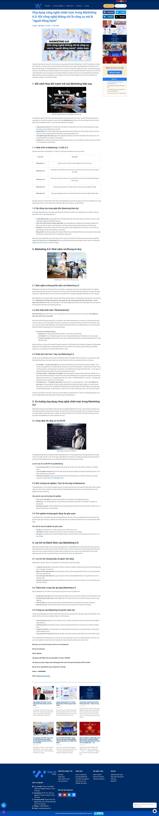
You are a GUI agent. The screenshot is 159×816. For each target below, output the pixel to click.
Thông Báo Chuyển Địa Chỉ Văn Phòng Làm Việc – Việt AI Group (89, 702)
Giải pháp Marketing (81, 777)
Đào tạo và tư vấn (81, 781)
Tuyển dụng (61, 777)
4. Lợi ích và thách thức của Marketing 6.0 (116, 93)
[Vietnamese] (117, 1)
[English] (119, 1)
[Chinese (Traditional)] (126, 1)
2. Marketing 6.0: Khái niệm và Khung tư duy (116, 86)
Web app (113, 779)
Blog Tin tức (70, 6)
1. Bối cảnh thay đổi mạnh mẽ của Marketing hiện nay (115, 82)
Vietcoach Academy (99, 779)
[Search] (125, 6)
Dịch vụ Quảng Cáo (81, 774)
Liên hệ (87, 6)
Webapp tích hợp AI (81, 783)
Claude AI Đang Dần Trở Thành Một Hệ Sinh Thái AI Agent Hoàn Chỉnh (66, 703)
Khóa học (79, 6)
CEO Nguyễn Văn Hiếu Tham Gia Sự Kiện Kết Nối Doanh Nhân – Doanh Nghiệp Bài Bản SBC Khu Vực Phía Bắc (43, 740)
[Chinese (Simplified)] (123, 1)
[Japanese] (121, 1)
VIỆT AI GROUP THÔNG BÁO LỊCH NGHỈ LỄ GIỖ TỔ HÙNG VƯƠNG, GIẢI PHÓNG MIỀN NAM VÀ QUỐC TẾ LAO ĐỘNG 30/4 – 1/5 (90, 740)
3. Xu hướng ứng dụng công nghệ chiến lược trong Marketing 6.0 (116, 90)
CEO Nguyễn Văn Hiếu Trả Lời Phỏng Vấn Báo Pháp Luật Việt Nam (42, 703)
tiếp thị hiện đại (74, 547)
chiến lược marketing (38, 240)
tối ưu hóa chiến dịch (73, 576)
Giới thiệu (47, 6)
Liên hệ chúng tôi (63, 781)
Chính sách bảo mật (63, 779)
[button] (109, 12)
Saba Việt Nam (97, 774)
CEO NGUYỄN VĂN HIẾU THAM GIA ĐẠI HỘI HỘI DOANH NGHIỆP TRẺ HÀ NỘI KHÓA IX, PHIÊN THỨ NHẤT (66, 740)
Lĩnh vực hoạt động (58, 6)
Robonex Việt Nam (98, 777)
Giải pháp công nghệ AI (82, 779)
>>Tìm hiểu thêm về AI (57, 478)
